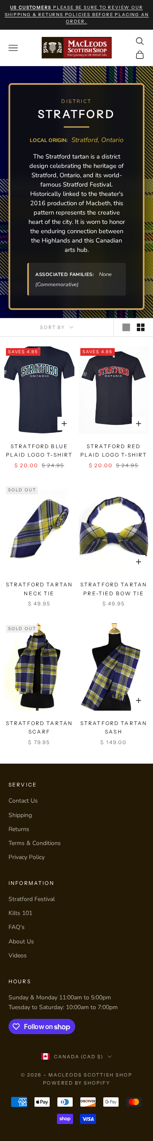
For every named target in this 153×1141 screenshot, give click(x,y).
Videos (17, 955)
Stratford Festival (31, 899)
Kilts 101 (20, 913)
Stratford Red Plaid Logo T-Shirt (113, 450)
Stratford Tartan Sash (113, 727)
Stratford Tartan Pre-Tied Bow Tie (113, 588)
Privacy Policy (26, 857)
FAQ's (16, 927)
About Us (21, 941)
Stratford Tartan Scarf (39, 727)
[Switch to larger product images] (126, 327)
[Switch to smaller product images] (140, 327)
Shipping (20, 815)
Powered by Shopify (76, 1083)
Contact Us (23, 801)
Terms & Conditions (34, 843)
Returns (18, 829)
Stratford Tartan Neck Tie (39, 588)
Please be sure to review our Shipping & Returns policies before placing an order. (77, 14)
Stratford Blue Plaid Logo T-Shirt (39, 450)
